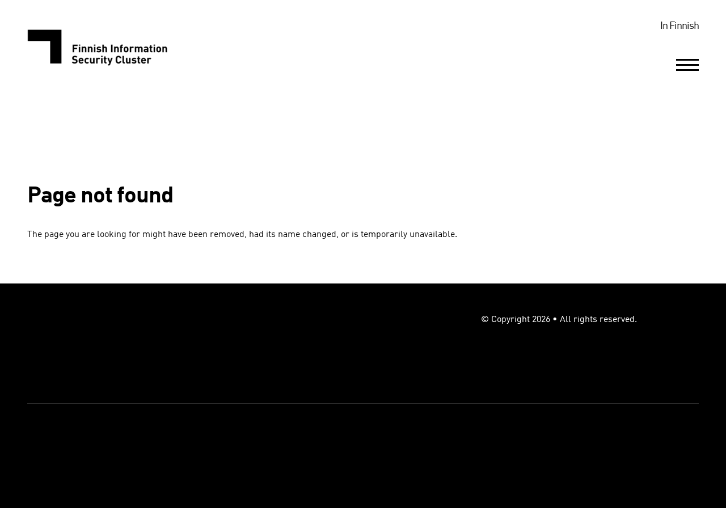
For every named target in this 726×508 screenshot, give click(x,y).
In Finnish (679, 26)
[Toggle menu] (687, 64)
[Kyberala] (105, 46)
